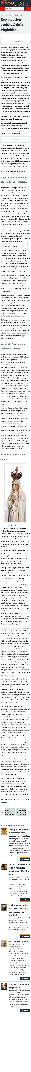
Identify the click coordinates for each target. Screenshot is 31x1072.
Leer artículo (25, 859)
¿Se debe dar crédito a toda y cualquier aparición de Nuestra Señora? (19, 869)
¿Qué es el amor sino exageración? (19, 986)
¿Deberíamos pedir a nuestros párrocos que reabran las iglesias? (18, 910)
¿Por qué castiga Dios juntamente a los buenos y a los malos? (19, 832)
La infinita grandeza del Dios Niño (21, 812)
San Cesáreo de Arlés (19, 941)
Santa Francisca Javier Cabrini (9, 812)
